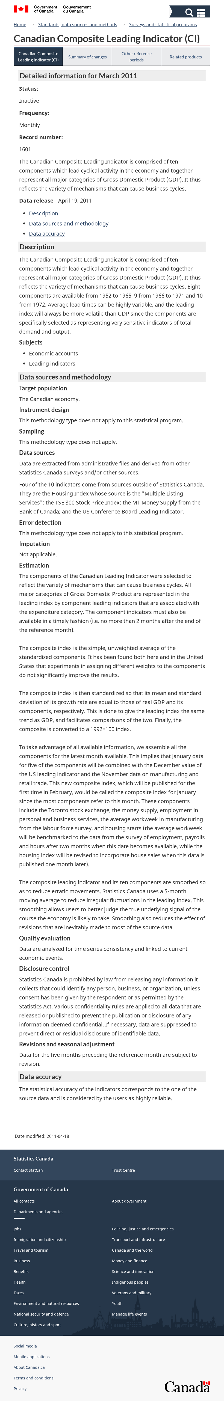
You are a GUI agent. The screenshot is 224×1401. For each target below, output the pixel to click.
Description (43, 213)
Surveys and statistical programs (163, 25)
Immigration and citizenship (40, 1239)
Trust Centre (123, 1170)
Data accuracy (47, 233)
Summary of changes (87, 56)
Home (20, 25)
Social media (25, 1346)
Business (22, 1260)
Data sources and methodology (68, 223)
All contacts (24, 1201)
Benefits (21, 1271)
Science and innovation (133, 1271)
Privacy (20, 1388)
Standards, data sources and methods (77, 25)
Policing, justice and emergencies (143, 1228)
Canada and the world (132, 1250)
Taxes (19, 1292)
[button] (190, 12)
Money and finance (129, 1260)
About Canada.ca (29, 1367)
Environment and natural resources (46, 1303)
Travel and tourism (31, 1250)
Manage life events (129, 1314)
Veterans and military (131, 1292)
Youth (117, 1303)
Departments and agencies (38, 1211)
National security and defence (41, 1314)
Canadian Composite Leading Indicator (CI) (38, 56)
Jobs (17, 1228)
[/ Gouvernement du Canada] (52, 9)
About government (129, 1201)
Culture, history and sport (37, 1324)
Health (20, 1282)
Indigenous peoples (130, 1282)
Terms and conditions (34, 1378)
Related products (186, 56)
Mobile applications (32, 1356)
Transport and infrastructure (138, 1239)
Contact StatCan (28, 1170)
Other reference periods (137, 56)
